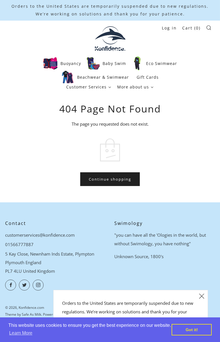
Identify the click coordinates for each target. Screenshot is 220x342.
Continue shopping (110, 179)
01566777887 (19, 244)
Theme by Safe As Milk (23, 314)
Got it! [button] (192, 329)
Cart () (191, 28)
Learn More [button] (20, 333)
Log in (169, 28)
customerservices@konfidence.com (40, 235)
